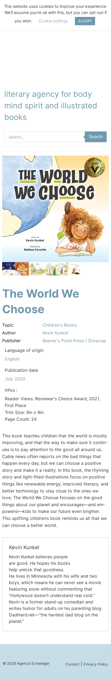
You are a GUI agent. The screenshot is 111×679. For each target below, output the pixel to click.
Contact (72, 664)
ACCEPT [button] (85, 21)
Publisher (11, 340)
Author (9, 332)
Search (96, 136)
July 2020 (15, 378)
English (12, 359)
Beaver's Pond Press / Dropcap (74, 340)
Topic (7, 325)
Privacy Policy (96, 664)
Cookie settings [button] (53, 20)
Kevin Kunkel (55, 332)
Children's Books (60, 325)
